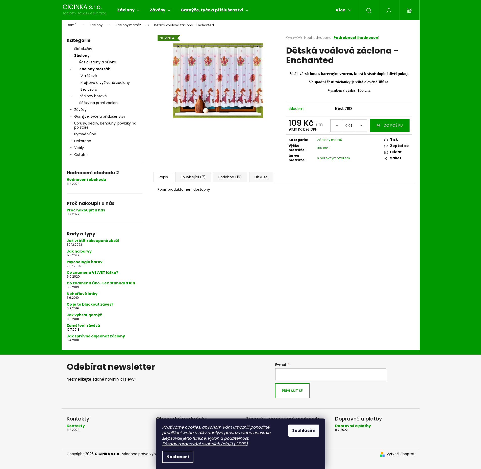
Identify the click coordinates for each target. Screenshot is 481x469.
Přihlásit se (292, 390)
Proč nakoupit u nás (86, 210)
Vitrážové (89, 75)
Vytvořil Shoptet (401, 454)
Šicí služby (83, 48)
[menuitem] (128, 10)
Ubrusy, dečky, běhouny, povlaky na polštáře (105, 125)
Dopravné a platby (353, 426)
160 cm (322, 147)
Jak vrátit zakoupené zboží (93, 241)
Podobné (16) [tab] (230, 177)
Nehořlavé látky (82, 294)
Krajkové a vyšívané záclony (105, 82)
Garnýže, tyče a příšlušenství (99, 116)
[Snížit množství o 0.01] (337, 125)
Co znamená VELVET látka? (92, 273)
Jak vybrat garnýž (84, 315)
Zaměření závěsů (83, 326)
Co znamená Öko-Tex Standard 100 (101, 283)
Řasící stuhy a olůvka (97, 62)
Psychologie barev (85, 262)
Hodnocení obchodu (86, 180)
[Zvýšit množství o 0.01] (361, 125)
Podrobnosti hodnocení (356, 37)
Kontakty (76, 426)
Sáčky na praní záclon (98, 102)
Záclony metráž (94, 68)
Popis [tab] (163, 177)
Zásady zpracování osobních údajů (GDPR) (205, 444)
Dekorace (82, 140)
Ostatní (81, 154)
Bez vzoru (89, 89)
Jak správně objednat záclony (96, 336)
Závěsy (80, 109)
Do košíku (393, 125)
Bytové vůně (85, 134)
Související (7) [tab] (193, 177)
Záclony (82, 55)
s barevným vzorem (333, 158)
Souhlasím (303, 430)
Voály (79, 147)
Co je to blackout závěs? (90, 304)
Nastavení (177, 457)
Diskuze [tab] (261, 177)
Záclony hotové (93, 95)
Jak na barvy (79, 251)
